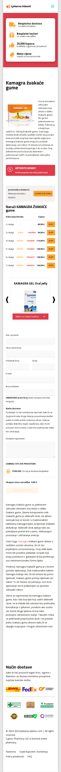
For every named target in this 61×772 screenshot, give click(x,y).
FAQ (29, 756)
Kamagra (23, 541)
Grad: (34, 360)
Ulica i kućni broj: (13, 347)
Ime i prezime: (12, 335)
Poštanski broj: (13, 360)
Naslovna (11, 752)
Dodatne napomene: (15, 438)
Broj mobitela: (12, 386)
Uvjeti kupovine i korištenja (33, 752)
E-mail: (9, 373)
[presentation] (7, 300)
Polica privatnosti (15, 756)
